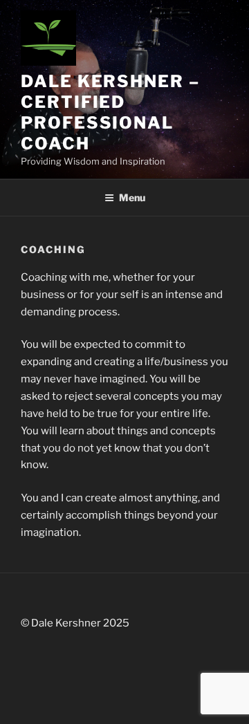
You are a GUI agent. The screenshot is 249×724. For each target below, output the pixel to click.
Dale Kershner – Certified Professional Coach (110, 112)
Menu (132, 197)
